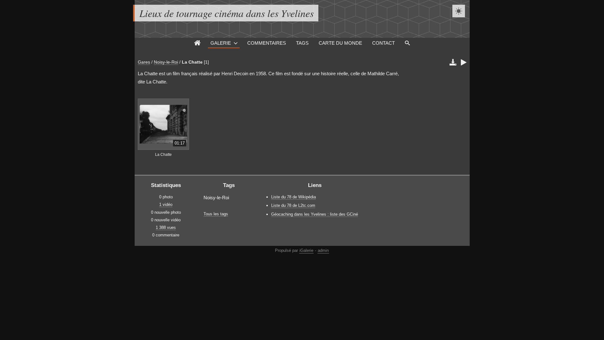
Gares (144, 62)
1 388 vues (166, 227)
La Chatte (192, 62)
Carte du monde (340, 43)
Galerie (220, 43)
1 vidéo (165, 204)
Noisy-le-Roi (166, 62)
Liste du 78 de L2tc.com (293, 205)
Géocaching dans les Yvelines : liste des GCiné (314, 214)
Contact (383, 43)
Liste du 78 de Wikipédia (293, 197)
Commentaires (266, 43)
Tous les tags (216, 214)
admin (323, 250)
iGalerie (306, 250)
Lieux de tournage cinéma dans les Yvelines (226, 13)
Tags (302, 43)
